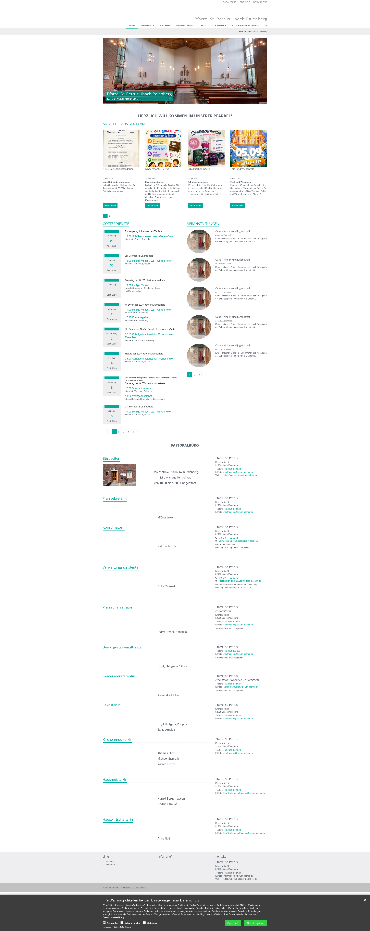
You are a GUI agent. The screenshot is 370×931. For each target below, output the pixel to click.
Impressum (126, 887)
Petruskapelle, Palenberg (136, 312)
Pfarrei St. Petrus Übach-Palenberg (252, 31)
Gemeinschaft (184, 25)
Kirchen (165, 25)
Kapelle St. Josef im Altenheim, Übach (142, 288)
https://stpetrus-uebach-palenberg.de (240, 474)
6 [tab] (193, 101)
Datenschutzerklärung (113, 917)
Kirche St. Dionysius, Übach (137, 263)
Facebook (110, 861)
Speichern (233, 923)
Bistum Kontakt (260, 2)
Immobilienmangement (245, 25)
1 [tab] (172, 101)
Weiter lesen (110, 205)
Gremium (204, 25)
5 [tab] (189, 101)
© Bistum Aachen (111, 887)
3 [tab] (180, 101)
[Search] (264, 25)
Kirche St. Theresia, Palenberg (139, 391)
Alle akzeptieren (256, 923)
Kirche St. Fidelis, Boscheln (137, 239)
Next (260, 71)
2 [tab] (176, 101)
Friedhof (220, 25)
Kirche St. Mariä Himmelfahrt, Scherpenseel (145, 398)
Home (132, 25)
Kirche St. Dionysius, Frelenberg (140, 340)
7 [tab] (198, 101)
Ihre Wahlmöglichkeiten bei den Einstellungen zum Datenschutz (151, 900)
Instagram (110, 864)
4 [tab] (185, 101)
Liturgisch (147, 25)
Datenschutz (139, 887)
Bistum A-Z (245, 2)
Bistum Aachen (230, 2)
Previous (110, 71)
